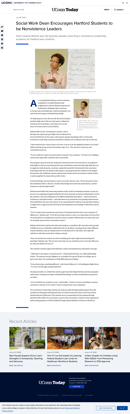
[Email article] (2, 31)
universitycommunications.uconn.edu (80, 381)
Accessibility (89, 395)
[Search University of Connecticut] (122, 2)
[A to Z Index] (126, 2)
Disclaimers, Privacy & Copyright (72, 395)
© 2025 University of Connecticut (47, 395)
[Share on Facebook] (2, 44)
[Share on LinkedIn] (2, 39)
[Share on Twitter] (2, 35)
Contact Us (72, 383)
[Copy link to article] (2, 27)
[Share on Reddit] (2, 48)
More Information (105, 408)
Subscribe (76, 386)
